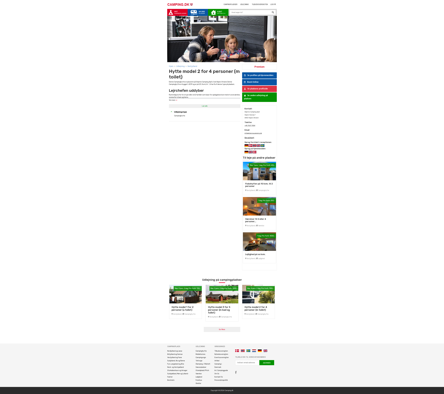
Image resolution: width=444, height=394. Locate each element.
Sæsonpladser (201, 367)
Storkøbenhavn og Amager (177, 370)
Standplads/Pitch (202, 370)
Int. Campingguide (221, 370)
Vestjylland (192, 66)
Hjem (171, 66)
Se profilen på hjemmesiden (260, 75)
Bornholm (170, 380)
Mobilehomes (200, 354)
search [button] (272, 12)
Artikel (216, 361)
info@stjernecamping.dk (253, 133)
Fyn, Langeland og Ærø (175, 364)
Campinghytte (201, 351)
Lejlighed (199, 377)
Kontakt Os (218, 377)
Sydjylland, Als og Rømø (176, 361)
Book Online (253, 82)
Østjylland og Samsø (174, 354)
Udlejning (180, 66)
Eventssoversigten (221, 357)
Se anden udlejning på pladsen (256, 97)
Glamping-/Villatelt (203, 364)
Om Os (216, 374)
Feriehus (199, 380)
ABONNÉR (267, 363)
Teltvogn (199, 361)
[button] (169, 39)
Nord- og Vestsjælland (175, 367)
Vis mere (172, 100)
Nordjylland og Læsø (174, 351)
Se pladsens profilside (257, 89)
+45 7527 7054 (250, 125)
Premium (259, 66)
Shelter (198, 383)
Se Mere (222, 329)
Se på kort (249, 138)
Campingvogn (201, 357)
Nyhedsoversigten (221, 354)
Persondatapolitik (221, 380)
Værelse (199, 374)
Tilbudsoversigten (261, 4)
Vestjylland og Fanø (174, 357)
